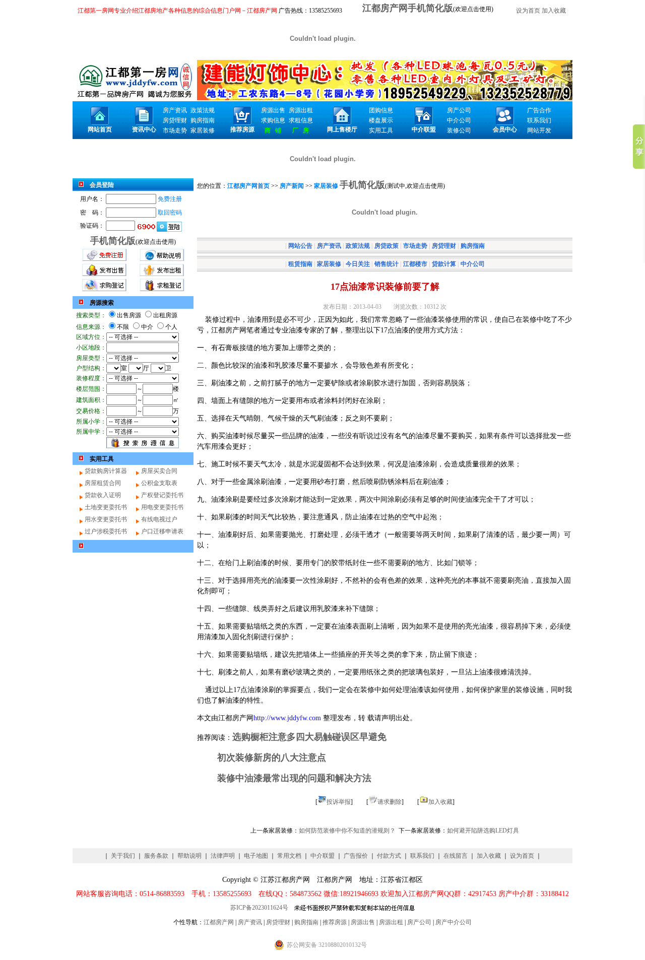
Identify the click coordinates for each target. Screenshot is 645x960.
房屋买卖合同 (159, 470)
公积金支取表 (159, 483)
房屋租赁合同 (103, 483)
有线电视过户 (159, 519)
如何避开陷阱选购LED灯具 (483, 830)
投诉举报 (339, 801)
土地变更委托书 (106, 507)
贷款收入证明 (103, 495)
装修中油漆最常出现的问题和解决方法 (294, 778)
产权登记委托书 (162, 495)
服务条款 (156, 855)
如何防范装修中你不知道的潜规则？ (347, 830)
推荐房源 (334, 922)
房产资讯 (250, 922)
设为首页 (528, 10)
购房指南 (306, 922)
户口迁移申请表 (162, 531)
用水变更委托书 (106, 519)
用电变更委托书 (162, 507)
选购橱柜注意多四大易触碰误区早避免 (309, 737)
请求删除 (389, 801)
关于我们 (123, 855)
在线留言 (455, 855)
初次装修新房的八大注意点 (271, 757)
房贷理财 (278, 922)
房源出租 (391, 922)
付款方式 (389, 855)
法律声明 (223, 855)
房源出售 (363, 922)
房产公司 (419, 922)
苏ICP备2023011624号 (259, 907)
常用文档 (289, 855)
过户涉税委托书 (106, 531)
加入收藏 (554, 10)
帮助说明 (189, 855)
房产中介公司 (453, 922)
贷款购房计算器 (106, 470)
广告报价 (356, 855)
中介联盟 (322, 855)
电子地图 (256, 855)
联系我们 (422, 855)
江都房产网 (219, 922)
